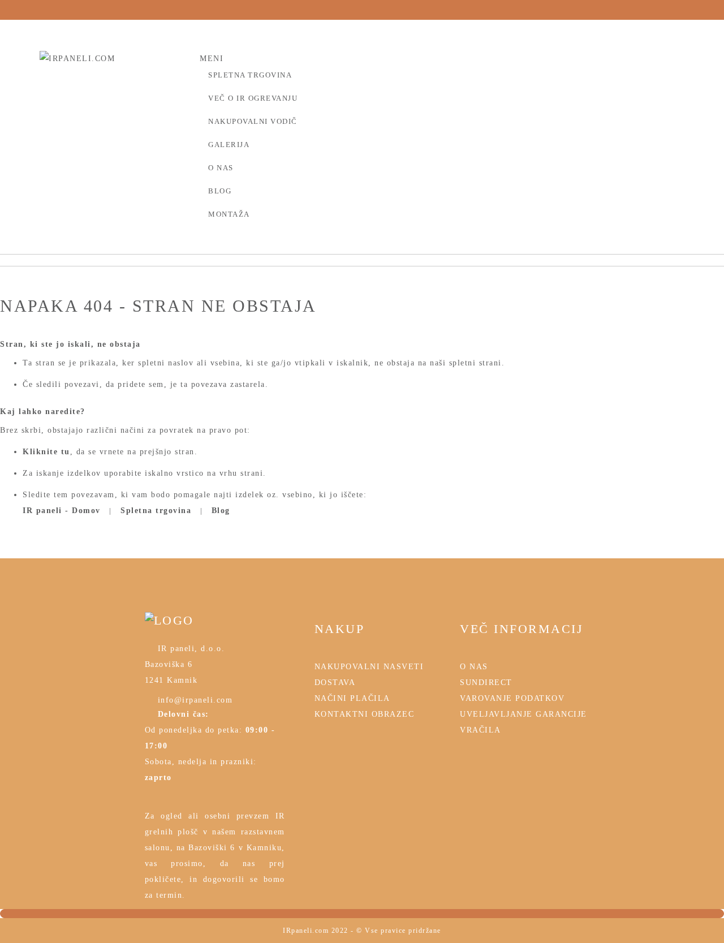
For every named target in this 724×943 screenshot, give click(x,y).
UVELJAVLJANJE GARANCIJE (523, 714)
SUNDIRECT (486, 682)
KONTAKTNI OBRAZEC (364, 714)
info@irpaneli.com (193, 700)
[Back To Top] (362, 913)
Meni (211, 58)
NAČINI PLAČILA (352, 698)
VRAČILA (480, 730)
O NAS (474, 666)
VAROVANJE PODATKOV (512, 698)
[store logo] (112, 66)
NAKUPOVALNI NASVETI (369, 666)
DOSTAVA (335, 682)
